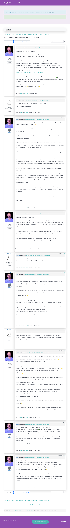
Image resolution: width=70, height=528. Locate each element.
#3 (64, 117)
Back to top (63, 521)
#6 (64, 272)
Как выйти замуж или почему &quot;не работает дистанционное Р (36, 47)
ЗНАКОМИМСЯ (51, 12)
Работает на (32, 504)
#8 (64, 350)
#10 (64, 455)
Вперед (23, 41)
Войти (21, 93)
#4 (64, 211)
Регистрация (26, 93)
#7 (64, 329)
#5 (64, 253)
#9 (64, 422)
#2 (64, 98)
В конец (27, 41)
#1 (64, 45)
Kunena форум (37, 504)
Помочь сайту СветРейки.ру (26, 17)
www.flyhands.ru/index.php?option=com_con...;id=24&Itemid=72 (29, 72)
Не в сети (9, 58)
